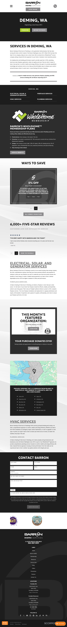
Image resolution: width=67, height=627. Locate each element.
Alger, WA (38, 396)
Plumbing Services (17, 437)
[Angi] (40, 615)
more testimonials (27, 253)
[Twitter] (24, 615)
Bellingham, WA (40, 402)
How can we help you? (17, 480)
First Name (13, 462)
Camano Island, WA (40, 410)
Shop (33, 565)
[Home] (33, 3)
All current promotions (33, 214)
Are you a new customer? (17, 476)
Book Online (33, 9)
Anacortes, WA (22, 399)
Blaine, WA (21, 407)
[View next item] (35, 208)
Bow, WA (38, 407)
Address (13, 471)
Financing (25, 30)
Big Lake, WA (22, 404)
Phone (12, 467)
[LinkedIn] (36, 615)
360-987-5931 (33, 543)
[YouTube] (27, 615)
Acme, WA (21, 396)
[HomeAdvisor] (43, 615)
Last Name (37, 462)
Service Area (33, 562)
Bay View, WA (22, 402)
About (33, 550)
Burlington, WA (22, 410)
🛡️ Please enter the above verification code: (23, 493)
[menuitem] (20, 94)
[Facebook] (20, 615)
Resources (33, 559)
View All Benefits (18, 152)
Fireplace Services (19, 282)
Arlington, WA (39, 399)
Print (38, 196)
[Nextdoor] (46, 615)
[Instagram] (30, 615)
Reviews (33, 574)
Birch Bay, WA (39, 404)
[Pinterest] (33, 615)
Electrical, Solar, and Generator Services (31, 264)
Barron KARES (33, 553)
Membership (33, 556)
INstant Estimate (39, 30)
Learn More (33, 329)
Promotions (33, 571)
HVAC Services (23, 422)
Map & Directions (33, 592)
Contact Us (33, 577)
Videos (33, 568)
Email (33, 196)
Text (28, 196)
